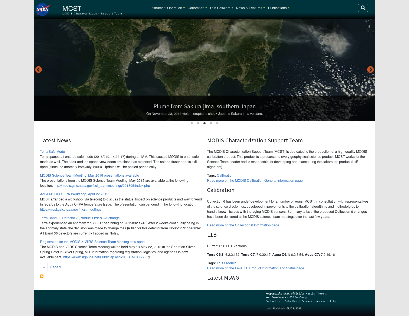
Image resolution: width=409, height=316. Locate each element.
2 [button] (198, 123)
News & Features (249, 7)
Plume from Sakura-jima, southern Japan (204, 106)
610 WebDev (296, 297)
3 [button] (204, 123)
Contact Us (273, 301)
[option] (204, 70)
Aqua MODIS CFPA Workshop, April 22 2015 (74, 194)
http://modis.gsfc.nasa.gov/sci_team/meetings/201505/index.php (102, 185)
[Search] (363, 8)
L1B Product (226, 262)
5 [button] (217, 123)
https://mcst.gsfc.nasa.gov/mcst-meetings (70, 209)
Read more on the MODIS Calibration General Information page (255, 180)
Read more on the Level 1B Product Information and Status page (255, 268)
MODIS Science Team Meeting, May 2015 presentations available (89, 175)
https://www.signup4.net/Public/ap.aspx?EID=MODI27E (105, 257)
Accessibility (326, 301)
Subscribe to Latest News (41, 276)
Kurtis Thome (315, 293)
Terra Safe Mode (52, 151)
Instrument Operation (166, 7)
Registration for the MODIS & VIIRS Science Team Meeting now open (92, 241)
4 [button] (211, 123)
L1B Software (220, 7)
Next (370, 70)
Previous (38, 70)
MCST (72, 8)
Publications (277, 7)
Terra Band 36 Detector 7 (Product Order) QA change (80, 217)
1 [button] (192, 123)
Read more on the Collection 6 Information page (243, 225)
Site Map (291, 301)
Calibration (196, 7)
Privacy (306, 301)
